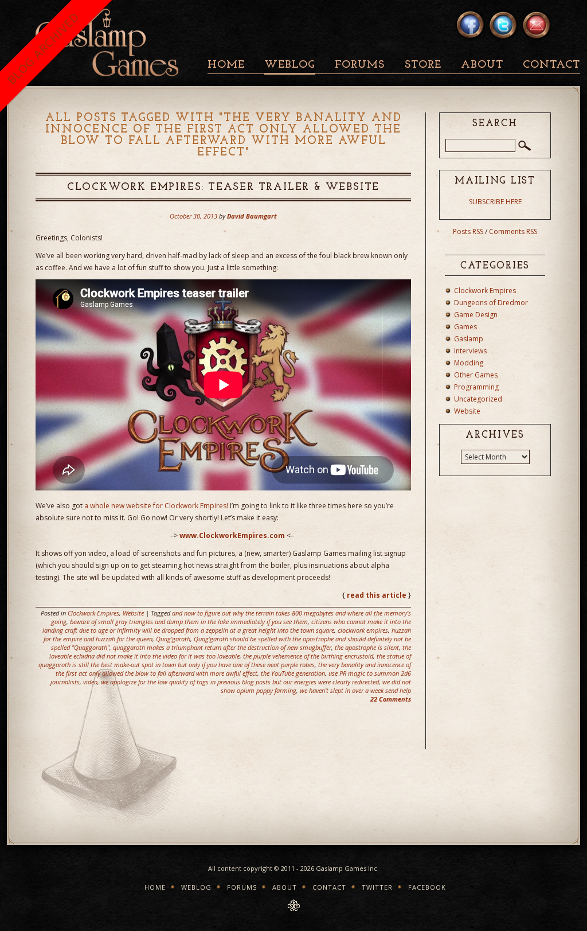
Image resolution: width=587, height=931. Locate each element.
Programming (476, 387)
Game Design (476, 315)
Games (465, 327)
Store (423, 65)
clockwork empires (363, 630)
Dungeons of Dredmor (491, 302)
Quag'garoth (173, 638)
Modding (468, 363)
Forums (360, 65)
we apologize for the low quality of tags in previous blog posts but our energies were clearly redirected (240, 681)
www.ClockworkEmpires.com (232, 535)
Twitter (377, 887)
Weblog (289, 65)
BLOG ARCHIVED (42, 48)
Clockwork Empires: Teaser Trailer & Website (223, 187)
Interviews (470, 351)
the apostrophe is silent (367, 647)
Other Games (476, 375)
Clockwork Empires (93, 613)
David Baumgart (252, 216)
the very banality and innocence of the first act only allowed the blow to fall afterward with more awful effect (233, 668)
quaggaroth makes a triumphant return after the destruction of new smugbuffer (222, 647)
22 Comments (390, 699)
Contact (551, 65)
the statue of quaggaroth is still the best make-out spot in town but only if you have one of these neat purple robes (224, 660)
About (482, 65)
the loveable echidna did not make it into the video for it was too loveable (230, 651)
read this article (376, 595)
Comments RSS (513, 231)
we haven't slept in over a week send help (355, 690)
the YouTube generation (293, 673)
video (90, 681)
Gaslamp (468, 339)
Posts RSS (468, 231)
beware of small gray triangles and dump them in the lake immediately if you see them (189, 621)
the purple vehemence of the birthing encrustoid (308, 656)
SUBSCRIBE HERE (495, 202)
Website (133, 613)
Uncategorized (478, 399)
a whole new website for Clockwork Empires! (156, 506)
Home (226, 65)
